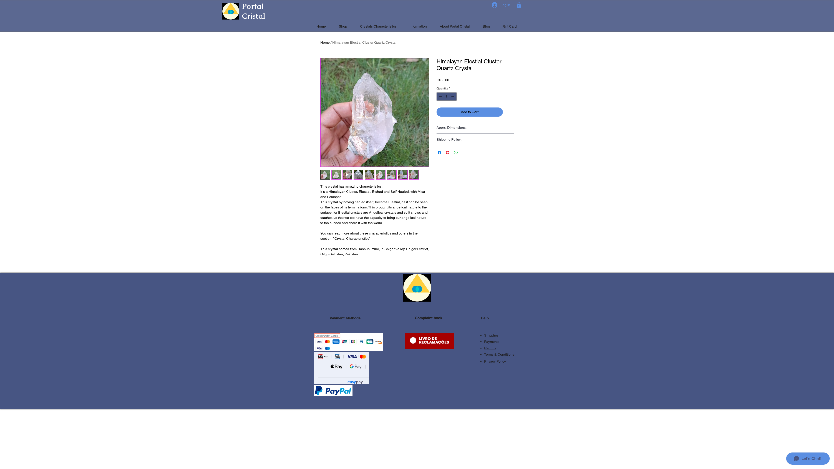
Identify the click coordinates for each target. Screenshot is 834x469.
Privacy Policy (495, 361)
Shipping (491, 335)
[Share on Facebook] (439, 152)
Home (325, 42)
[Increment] (453, 96)
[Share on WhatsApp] (455, 152)
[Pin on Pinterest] (447, 152)
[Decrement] (440, 96)
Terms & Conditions (499, 354)
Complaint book (428, 318)
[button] (518, 5)
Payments (491, 342)
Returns (490, 348)
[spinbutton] (446, 96)
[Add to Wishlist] (509, 112)
